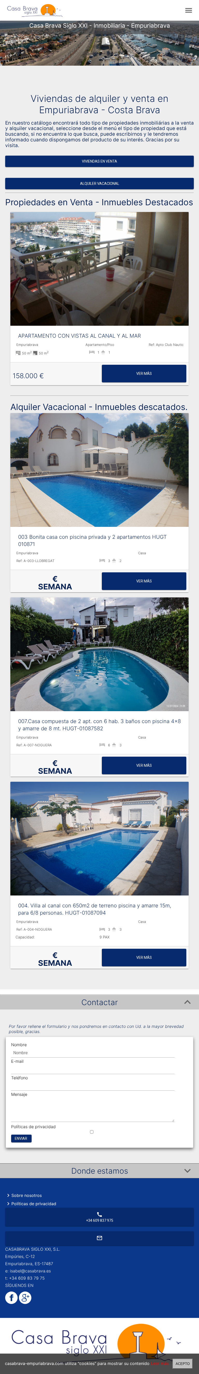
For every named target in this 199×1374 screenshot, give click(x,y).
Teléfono (19, 1077)
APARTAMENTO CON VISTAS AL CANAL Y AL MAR (79, 336)
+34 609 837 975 (99, 1217)
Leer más (160, 1363)
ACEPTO (183, 1364)
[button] (99, 1002)
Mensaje (19, 1094)
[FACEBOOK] (11, 1302)
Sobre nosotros (23, 1195)
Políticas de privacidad (33, 1126)
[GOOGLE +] (24, 1302)
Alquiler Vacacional (99, 183)
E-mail (17, 1061)
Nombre (19, 1044)
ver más (144, 373)
